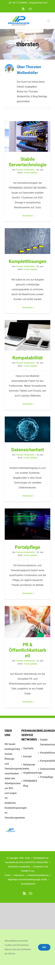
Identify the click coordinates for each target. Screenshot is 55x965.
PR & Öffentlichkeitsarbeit (27, 622)
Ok (44, 947)
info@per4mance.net (38, 3)
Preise (7, 875)
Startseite (27, 748)
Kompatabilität (27, 335)
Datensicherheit (27, 429)
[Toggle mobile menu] (48, 21)
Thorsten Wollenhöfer (25, 170)
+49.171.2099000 (19, 3)
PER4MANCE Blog (27, 783)
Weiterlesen (27, 216)
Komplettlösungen (27, 241)
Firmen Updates (30, 172)
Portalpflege (27, 524)
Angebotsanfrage (27, 772)
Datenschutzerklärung (38, 875)
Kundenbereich (28, 884)
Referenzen (27, 764)
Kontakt (27, 756)
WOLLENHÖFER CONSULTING (33, 862)
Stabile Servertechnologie (27, 136)
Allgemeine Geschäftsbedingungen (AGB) (27, 879)
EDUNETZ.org (27, 871)
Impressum (19, 875)
